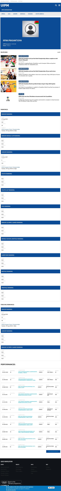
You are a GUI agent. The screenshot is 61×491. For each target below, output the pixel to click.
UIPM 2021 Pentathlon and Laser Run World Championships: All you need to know (37, 71)
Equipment (48, 469)
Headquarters (34, 471)
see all (59, 52)
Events (2, 464)
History (32, 469)
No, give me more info (11, 489)
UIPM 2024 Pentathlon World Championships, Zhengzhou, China (26, 380)
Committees (34, 467)
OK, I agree (51, 487)
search (56, 5)
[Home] (0, 2)
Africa (3, 14)
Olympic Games (4, 473)
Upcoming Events (5, 467)
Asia (9, 14)
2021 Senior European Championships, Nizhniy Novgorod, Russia (27, 395)
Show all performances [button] (53, 451)
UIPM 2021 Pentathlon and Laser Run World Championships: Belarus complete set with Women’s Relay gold (38, 59)
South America (40, 14)
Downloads (18, 469)
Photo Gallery (19, 471)
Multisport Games (5, 471)
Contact (48, 467)
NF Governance (14, 1)
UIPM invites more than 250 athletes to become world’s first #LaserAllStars (35, 96)
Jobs (32, 473)
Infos (32, 464)
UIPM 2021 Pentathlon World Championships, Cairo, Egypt (25, 409)
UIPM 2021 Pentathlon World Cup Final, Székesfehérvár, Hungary (26, 432)
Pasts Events (4, 469)
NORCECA (22, 14)
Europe (15, 14)
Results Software (5, 475)
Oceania (30, 14)
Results (17, 464)
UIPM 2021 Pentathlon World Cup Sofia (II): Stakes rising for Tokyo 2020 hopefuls (37, 84)
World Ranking (19, 467)
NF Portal (20, 1)
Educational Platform (5, 1)
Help (47, 464)
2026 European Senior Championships (11, 129)
